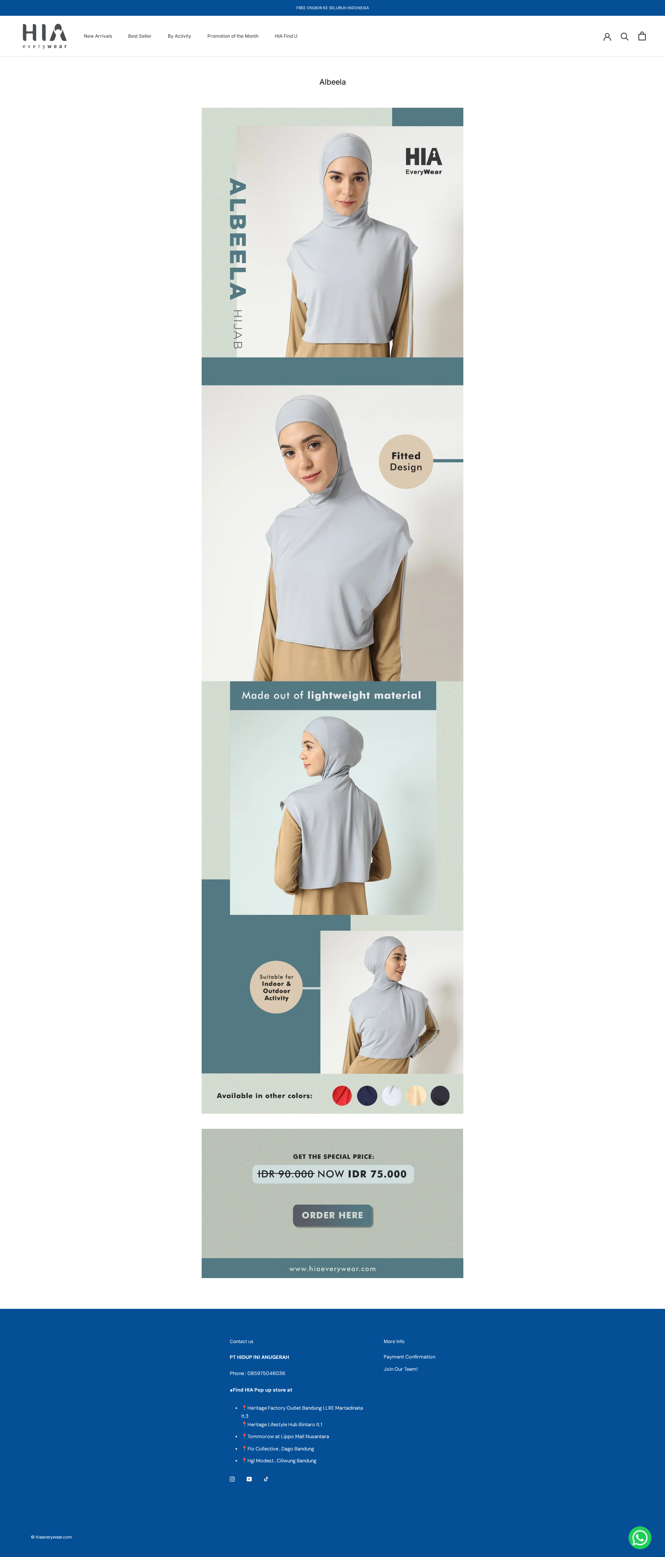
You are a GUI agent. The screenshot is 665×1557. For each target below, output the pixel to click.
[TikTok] (266, 1478)
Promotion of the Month (233, 36)
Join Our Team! (401, 1369)
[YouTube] (249, 1478)
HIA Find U (286, 36)
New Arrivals (98, 36)
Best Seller (140, 36)
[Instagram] (232, 1478)
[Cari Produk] (625, 36)
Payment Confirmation (409, 1356)
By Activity (179, 36)
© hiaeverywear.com (51, 1537)
